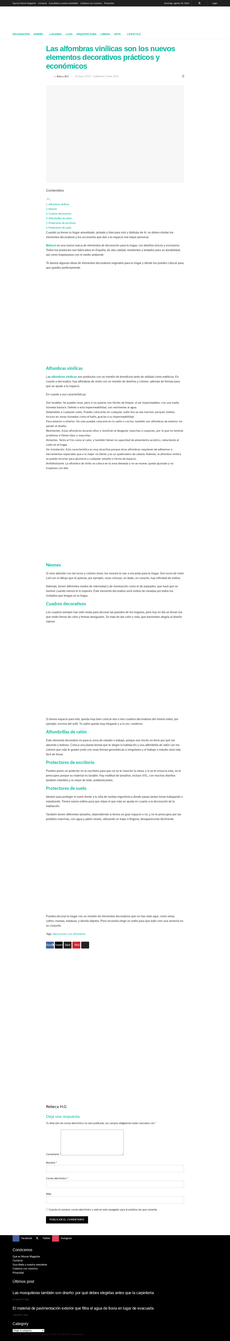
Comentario (53, 1154)
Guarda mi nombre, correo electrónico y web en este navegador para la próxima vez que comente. (103, 1210)
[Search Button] (216, 34)
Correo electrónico (57, 1178)
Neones (53, 209)
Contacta (42, 3)
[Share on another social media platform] (85, 945)
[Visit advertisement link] (115, 1020)
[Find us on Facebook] (195, 3)
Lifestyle (134, 34)
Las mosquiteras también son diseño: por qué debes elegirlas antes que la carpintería (83, 1293)
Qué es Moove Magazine (24, 3)
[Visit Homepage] (39, 18)
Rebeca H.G (63, 76)
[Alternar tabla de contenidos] (48, 199)
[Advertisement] (152, 17)
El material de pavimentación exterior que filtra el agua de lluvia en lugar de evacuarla (83, 1308)
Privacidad (109, 3)
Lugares (55, 34)
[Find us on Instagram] (204, 3)
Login (214, 3)
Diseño (38, 34)
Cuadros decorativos (60, 213)
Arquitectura (86, 34)
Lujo (69, 34)
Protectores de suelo (60, 227)
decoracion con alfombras (69, 934)
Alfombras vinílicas (59, 204)
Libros (105, 34)
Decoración (21, 34)
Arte (117, 34)
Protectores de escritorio (62, 223)
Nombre (51, 1163)
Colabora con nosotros (91, 3)
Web (48, 1194)
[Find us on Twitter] (199, 3)
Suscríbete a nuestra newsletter (63, 3)
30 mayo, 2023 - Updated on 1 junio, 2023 (97, 76)
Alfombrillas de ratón (60, 218)
